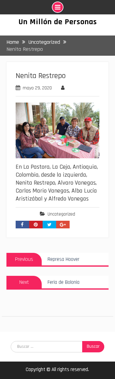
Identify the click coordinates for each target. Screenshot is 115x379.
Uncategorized (61, 214)
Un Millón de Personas (57, 22)
